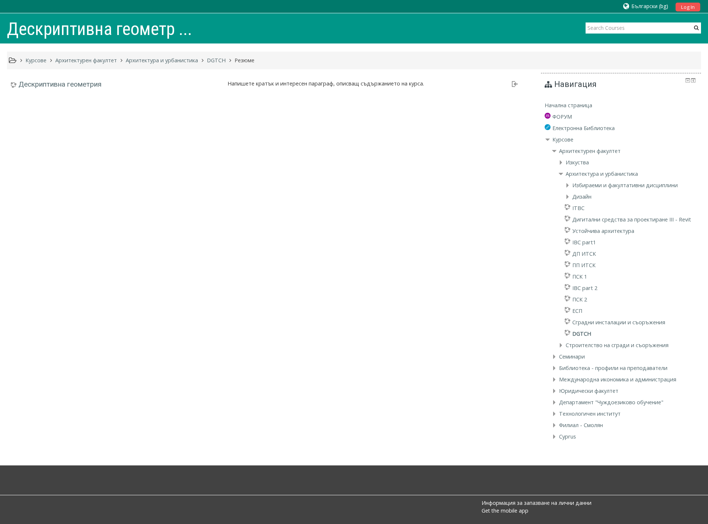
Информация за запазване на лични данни (536, 502)
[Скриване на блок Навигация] (688, 80)
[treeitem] (621, 105)
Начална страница (568, 105)
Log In (688, 7)
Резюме (244, 60)
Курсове (562, 139)
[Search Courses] (696, 27)
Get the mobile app (505, 510)
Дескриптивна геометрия (59, 84)
